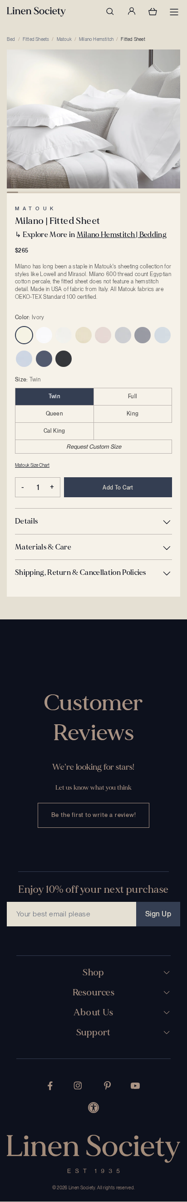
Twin (54, 396)
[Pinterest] (107, 1085)
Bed (11, 39)
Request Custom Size (93, 446)
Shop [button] (93, 972)
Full (132, 396)
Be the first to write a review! (93, 814)
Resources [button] (94, 992)
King (132, 414)
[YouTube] (135, 1086)
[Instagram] (77, 1085)
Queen (55, 414)
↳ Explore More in (91, 234)
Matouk (64, 39)
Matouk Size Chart (32, 465)
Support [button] (93, 1032)
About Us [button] (93, 1012)
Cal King (54, 431)
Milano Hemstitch (96, 39)
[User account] (131, 11)
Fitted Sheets (36, 39)
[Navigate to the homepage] (36, 12)
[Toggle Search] (109, 11)
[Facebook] (50, 1085)
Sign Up (158, 914)
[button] (93, 521)
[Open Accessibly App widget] (93, 1107)
